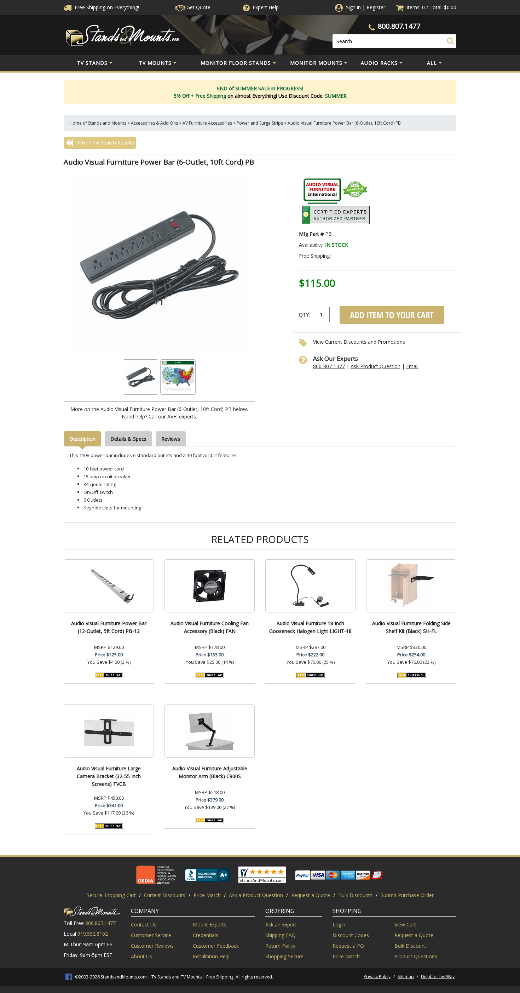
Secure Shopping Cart (111, 895)
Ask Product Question (375, 366)
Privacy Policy (377, 977)
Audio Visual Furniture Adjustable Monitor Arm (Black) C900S (209, 772)
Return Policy (280, 945)
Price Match (207, 895)
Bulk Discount (410, 945)
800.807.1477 (399, 26)
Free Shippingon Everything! (106, 7)
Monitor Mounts (316, 62)
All (432, 62)
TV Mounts (155, 62)
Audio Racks (379, 62)
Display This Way (438, 977)
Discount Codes (351, 935)
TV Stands (92, 62)
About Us (141, 956)
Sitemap (406, 977)
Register (375, 7)
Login (339, 924)
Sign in (353, 7)
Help (266, 7)
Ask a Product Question (256, 895)
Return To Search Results (104, 142)
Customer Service (151, 935)
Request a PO (348, 945)
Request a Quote (310, 895)
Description (82, 438)
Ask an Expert (280, 924)
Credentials (205, 935)
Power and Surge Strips (260, 123)
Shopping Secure (284, 956)
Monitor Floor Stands (236, 62)
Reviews (170, 438)
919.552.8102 (92, 933)
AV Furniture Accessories (207, 123)
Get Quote (197, 7)
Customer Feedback (216, 945)
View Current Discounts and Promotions (359, 341)
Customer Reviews (152, 945)
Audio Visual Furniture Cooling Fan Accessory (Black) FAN (210, 627)
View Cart (405, 924)
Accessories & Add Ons (154, 123)
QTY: (304, 314)
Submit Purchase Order (407, 895)
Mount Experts (209, 924)
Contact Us (143, 924)
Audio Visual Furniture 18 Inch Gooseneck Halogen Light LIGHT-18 (310, 627)
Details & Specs (128, 438)
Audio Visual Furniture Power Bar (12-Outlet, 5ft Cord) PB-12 (108, 627)
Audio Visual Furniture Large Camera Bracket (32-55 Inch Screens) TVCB (109, 776)
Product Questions (415, 956)
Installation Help (211, 956)
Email (412, 366)
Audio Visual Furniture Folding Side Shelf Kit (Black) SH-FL (411, 627)
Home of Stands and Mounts (97, 123)
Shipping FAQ (280, 935)
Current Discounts (164, 895)
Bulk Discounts (355, 895)
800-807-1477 (329, 366)
